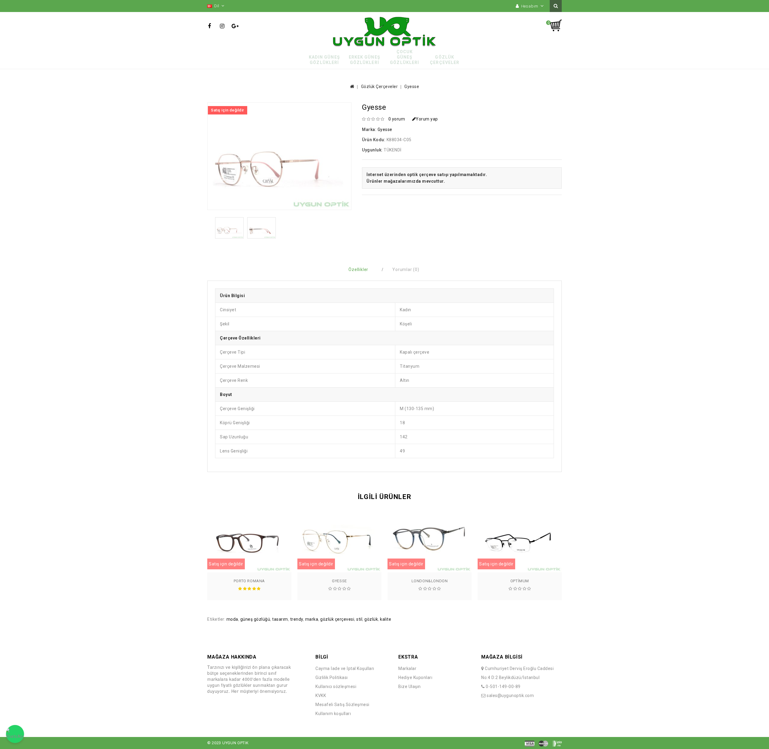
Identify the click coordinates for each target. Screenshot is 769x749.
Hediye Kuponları (415, 677)
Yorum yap (427, 119)
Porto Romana (249, 581)
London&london (430, 581)
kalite (385, 619)
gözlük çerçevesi (337, 619)
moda (232, 619)
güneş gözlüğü (255, 619)
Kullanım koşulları (333, 713)
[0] (556, 25)
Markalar (407, 668)
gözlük (371, 619)
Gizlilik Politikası (331, 677)
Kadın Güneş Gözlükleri (324, 60)
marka (311, 619)
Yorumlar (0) (405, 269)
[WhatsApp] (15, 734)
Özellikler (358, 269)
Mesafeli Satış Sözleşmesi (342, 704)
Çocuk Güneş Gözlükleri (404, 57)
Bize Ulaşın (409, 686)
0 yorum (396, 119)
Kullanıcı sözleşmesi (335, 686)
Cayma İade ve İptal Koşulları (344, 668)
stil (359, 619)
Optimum (519, 581)
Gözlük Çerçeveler (444, 60)
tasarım (280, 619)
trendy (296, 619)
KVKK (320, 695)
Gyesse (411, 86)
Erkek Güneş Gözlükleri (364, 60)
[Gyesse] (229, 228)
